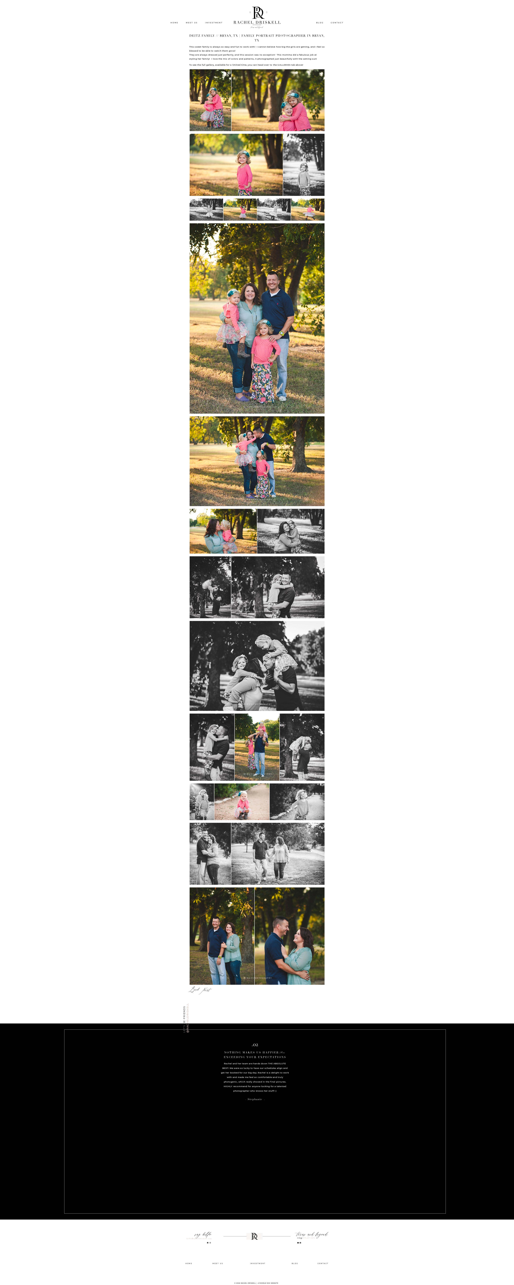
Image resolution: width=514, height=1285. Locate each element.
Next (206, 990)
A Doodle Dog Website (268, 1283)
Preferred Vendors (258, 1275)
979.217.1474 (309, 1238)
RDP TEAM (218, 1271)
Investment (214, 23)
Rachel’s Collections (257, 1267)
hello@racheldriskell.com (199, 1239)
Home (174, 23)
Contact (337, 23)
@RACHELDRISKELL (187, 1018)
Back (194, 990)
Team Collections (258, 1271)
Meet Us (192, 23)
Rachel (218, 1267)
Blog (320, 23)
